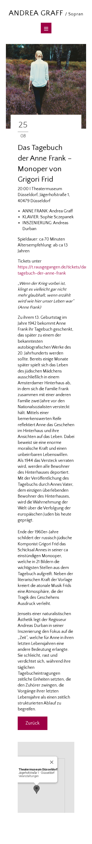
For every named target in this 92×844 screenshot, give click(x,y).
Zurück (32, 723)
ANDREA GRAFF (46, 13)
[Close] (51, 762)
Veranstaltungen (29, 776)
